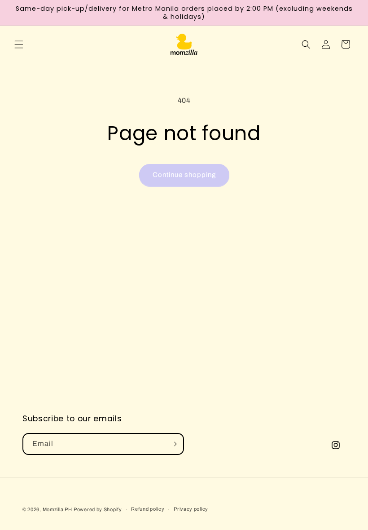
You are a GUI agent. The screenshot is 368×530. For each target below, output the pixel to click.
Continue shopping (184, 174)
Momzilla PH (57, 509)
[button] (19, 44)
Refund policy (147, 509)
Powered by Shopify (98, 509)
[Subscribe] (173, 444)
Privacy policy (191, 509)
